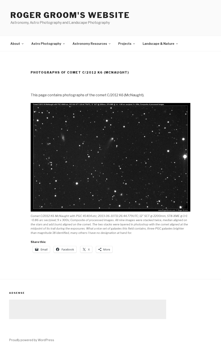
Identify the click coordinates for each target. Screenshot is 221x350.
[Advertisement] (87, 309)
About (15, 43)
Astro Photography (46, 43)
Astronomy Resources (90, 43)
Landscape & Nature (158, 43)
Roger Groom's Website (70, 15)
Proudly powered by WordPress (31, 340)
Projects (124, 43)
